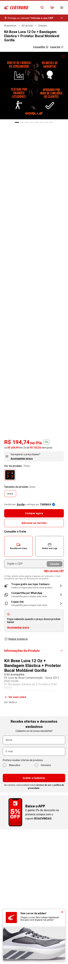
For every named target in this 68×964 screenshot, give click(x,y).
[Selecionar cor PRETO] (10, 475)
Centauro (45, 504)
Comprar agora (34, 513)
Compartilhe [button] (39, 47)
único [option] (10, 493)
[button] (18, 546)
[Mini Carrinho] (52, 7)
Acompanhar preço (22, 458)
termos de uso (43, 785)
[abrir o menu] (62, 7)
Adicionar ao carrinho (34, 523)
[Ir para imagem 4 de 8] (31, 122)
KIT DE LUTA (27, 25)
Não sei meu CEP (54, 570)
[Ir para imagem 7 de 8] (46, 122)
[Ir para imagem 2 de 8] (22, 122)
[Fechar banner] (62, 912)
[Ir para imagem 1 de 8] (17, 122)
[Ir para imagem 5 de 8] (36, 122)
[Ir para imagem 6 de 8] (41, 122)
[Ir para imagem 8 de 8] (51, 122)
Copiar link (55, 47)
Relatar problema (18, 639)
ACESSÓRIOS (10, 25)
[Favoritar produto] (63, 57)
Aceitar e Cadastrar (34, 778)
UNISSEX (42, 25)
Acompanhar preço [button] (18, 627)
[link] (34, 595)
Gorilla (21, 504)
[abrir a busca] (42, 7)
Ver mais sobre (17, 697)
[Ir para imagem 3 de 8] (27, 122)
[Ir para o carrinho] (52, 7)
